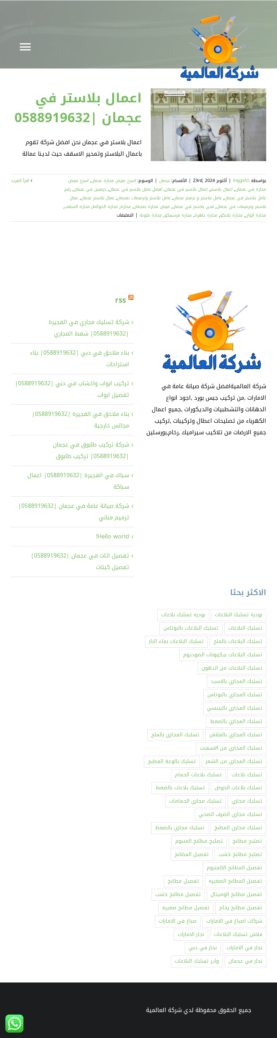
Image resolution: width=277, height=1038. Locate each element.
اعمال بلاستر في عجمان (186, 189)
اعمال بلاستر (221, 189)
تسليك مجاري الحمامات (195, 801)
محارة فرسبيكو (178, 215)
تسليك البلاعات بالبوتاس (191, 628)
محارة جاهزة (205, 215)
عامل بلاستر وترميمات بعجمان (144, 198)
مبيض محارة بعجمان (151, 206)
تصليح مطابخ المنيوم (199, 841)
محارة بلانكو (231, 215)
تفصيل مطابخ (183, 881)
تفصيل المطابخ (192, 854)
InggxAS (241, 181)
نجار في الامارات (244, 948)
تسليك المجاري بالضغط (236, 721)
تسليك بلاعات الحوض (238, 788)
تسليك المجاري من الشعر (234, 761)
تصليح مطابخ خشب (240, 854)
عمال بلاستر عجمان (97, 198)
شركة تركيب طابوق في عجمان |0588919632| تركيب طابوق (91, 450)
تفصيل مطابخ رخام (240, 908)
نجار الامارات (191, 934)
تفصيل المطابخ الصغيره (235, 881)
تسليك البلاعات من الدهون (232, 668)
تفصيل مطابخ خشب (178, 894)
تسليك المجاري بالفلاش (235, 735)
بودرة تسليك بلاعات (183, 615)
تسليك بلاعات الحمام (198, 775)
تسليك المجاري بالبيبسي (234, 708)
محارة (125, 206)
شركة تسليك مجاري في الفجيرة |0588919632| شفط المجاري (89, 327)
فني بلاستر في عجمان (193, 206)
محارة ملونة (151, 215)
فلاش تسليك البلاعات (238, 934)
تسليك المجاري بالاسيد (236, 681)
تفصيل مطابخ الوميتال (236, 894)
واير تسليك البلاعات (197, 961)
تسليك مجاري (247, 801)
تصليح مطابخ (247, 841)
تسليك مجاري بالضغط (180, 828)
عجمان (164, 181)
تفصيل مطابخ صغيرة (186, 908)
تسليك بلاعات (247, 775)
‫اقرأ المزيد (21, 181)
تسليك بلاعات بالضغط (180, 788)
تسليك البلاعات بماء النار (176, 641)
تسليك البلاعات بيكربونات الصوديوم (222, 655)
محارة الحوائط (105, 206)
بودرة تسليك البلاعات (238, 615)
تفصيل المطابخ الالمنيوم (234, 868)
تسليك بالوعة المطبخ (172, 761)
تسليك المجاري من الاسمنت (231, 748)
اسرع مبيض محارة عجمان (113, 181)
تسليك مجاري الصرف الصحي (230, 814)
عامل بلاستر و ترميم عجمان (197, 198)
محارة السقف (77, 206)
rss (120, 300)
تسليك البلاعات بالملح (238, 641)
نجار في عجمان (245, 961)
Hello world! (112, 536)
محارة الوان (255, 215)
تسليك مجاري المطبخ (238, 828)
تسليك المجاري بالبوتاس (234, 695)
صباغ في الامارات (178, 921)
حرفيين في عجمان (90, 189)
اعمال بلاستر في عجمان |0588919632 (78, 107)
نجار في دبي (203, 948)
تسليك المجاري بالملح (175, 735)
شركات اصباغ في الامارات (234, 921)
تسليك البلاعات (245, 628)
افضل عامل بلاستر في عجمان (135, 189)
